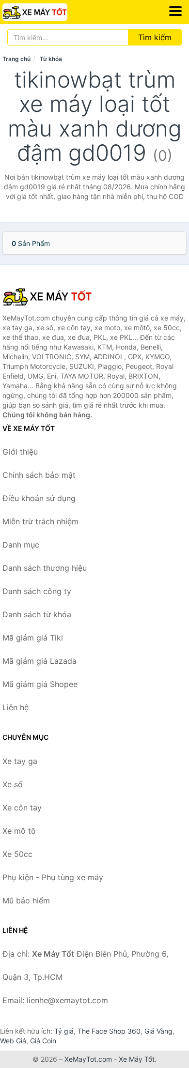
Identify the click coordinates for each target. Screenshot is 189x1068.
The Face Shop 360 (109, 1031)
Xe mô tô (19, 831)
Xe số (12, 784)
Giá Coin (43, 1041)
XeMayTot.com (88, 1059)
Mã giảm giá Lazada (39, 661)
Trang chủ (16, 58)
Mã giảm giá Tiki (32, 637)
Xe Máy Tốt (137, 1059)
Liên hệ (15, 707)
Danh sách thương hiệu (44, 568)
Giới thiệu (20, 452)
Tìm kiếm (155, 37)
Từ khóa (51, 58)
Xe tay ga (19, 761)
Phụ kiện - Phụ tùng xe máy (52, 877)
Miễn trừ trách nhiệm (40, 521)
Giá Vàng (158, 1031)
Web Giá (13, 1041)
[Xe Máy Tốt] (50, 296)
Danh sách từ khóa (36, 614)
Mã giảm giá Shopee (40, 684)
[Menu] (175, 11)
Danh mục (20, 544)
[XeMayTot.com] (47, 12)
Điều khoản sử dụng (39, 498)
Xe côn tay (22, 807)
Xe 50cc (17, 854)
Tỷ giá (64, 1031)
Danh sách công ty (36, 591)
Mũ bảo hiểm (26, 900)
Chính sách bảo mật (39, 475)
